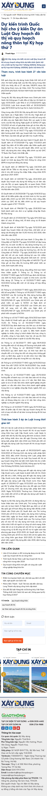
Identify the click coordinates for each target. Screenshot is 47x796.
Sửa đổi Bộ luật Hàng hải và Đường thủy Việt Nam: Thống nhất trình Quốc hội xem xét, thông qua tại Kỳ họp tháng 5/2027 (24, 592)
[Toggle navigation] (44, 6)
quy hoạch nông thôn (20, 601)
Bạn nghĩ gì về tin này (13, 641)
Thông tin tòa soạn (11, 732)
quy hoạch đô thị (8, 605)
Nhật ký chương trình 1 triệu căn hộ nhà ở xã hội (21, 15)
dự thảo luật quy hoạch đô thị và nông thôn (19, 609)
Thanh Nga (10, 53)
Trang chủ (5, 18)
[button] (43, 674)
